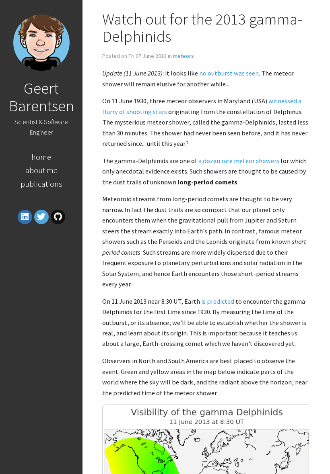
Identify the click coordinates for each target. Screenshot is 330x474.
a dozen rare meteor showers (238, 161)
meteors (183, 55)
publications (41, 183)
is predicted (217, 301)
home (41, 156)
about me (41, 170)
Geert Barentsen (41, 96)
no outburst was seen (229, 73)
